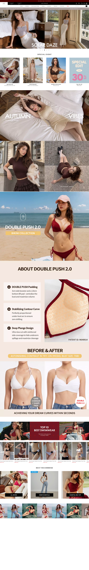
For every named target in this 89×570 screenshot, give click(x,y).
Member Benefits (74, 8)
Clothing (43, 6)
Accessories (62, 6)
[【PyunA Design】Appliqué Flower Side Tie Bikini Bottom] (36, 451)
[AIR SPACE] (4, 3)
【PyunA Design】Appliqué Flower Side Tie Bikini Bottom (35, 461)
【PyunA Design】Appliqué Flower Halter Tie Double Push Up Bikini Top (64, 461)
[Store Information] (79, 3)
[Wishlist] (81, 3)
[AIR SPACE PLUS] (19, 3)
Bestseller (27, 6)
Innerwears (49, 6)
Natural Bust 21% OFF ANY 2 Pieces (14, 8)
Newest (21, 6)
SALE (68, 6)
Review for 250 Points (44, 8)
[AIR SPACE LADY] (11, 3)
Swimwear (55, 6)
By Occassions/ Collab (35, 6)
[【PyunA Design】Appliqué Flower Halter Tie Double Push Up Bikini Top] (65, 451)
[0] (84, 3)
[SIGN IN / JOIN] (76, 3)
